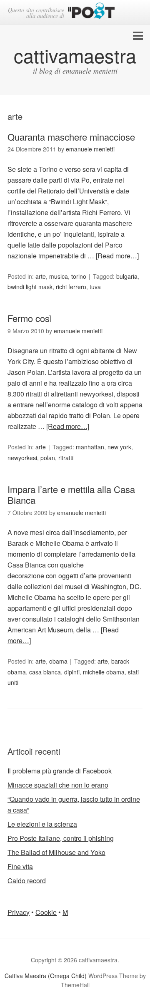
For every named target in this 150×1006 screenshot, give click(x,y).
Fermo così (30, 318)
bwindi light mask (30, 286)
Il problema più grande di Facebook (60, 771)
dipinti (72, 672)
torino (78, 276)
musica (58, 276)
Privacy (19, 912)
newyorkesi (22, 457)
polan (47, 457)
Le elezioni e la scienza (42, 824)
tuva (95, 286)
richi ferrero (71, 286)
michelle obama (104, 672)
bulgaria (127, 276)
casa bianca (45, 672)
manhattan (90, 447)
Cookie (46, 912)
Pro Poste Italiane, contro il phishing (61, 838)
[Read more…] (117, 255)
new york (119, 447)
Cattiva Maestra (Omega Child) (46, 975)
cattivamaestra (75, 55)
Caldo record (27, 880)
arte (40, 276)
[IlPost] (91, 12)
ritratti (65, 457)
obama (58, 661)
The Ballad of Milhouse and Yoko (56, 852)
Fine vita (20, 866)
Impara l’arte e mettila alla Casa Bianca (71, 494)
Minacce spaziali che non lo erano (58, 785)
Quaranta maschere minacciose (71, 136)
